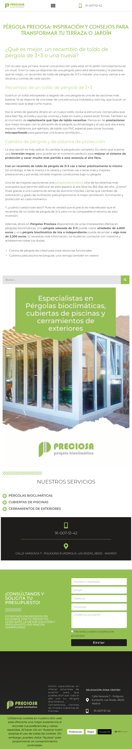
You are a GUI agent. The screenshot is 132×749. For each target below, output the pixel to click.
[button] (53, 5)
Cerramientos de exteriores (35, 509)
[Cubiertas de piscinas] (5, 502)
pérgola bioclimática (69, 182)
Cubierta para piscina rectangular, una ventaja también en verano (54, 255)
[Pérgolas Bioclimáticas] (5, 496)
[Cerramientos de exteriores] (5, 509)
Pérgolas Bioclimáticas (30, 495)
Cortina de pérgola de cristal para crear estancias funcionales (50, 250)
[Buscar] (125, 279)
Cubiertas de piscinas (28, 502)
